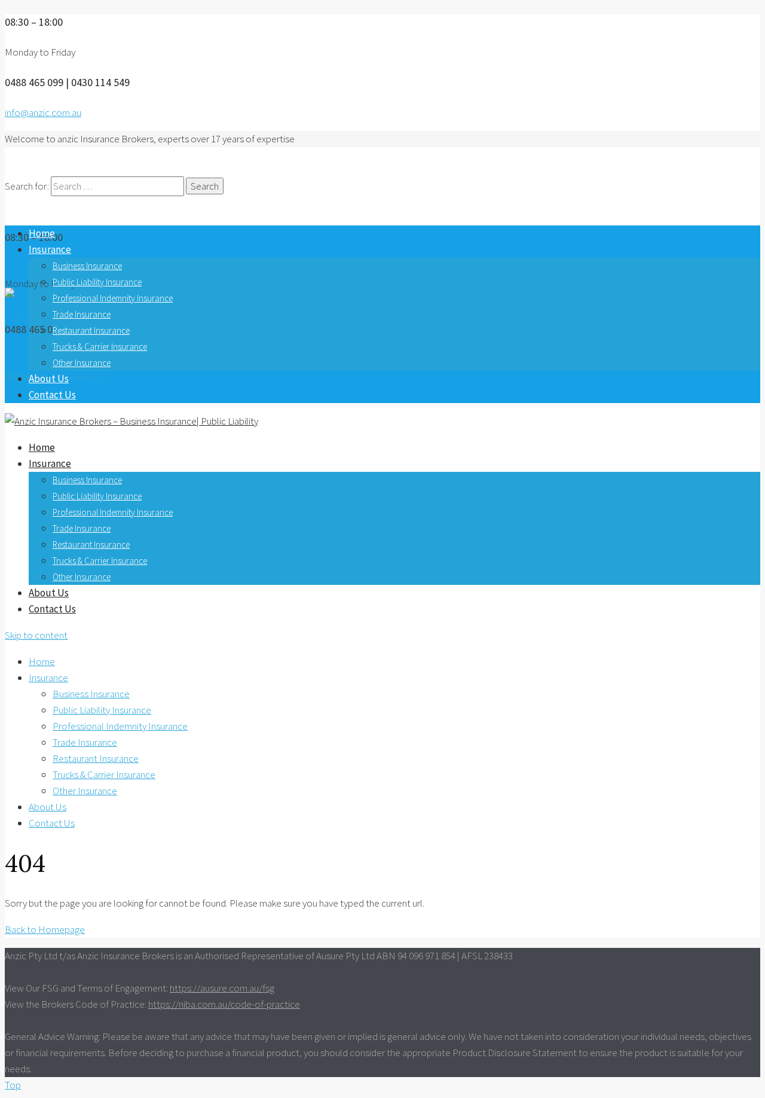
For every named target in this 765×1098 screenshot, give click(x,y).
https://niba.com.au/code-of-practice (224, 1004)
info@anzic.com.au (43, 112)
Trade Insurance (82, 314)
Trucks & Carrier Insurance (100, 346)
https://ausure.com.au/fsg (222, 988)
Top (13, 1084)
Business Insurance (87, 266)
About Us (49, 378)
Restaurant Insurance (91, 330)
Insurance (50, 249)
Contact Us (52, 394)
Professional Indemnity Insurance (113, 298)
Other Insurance (82, 362)
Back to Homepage (45, 929)
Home (42, 233)
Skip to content (36, 635)
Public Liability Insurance (97, 282)
